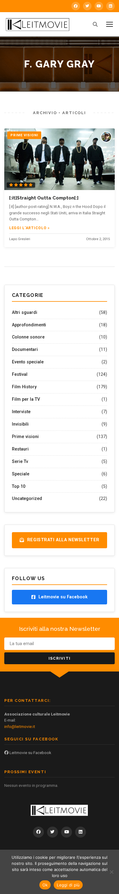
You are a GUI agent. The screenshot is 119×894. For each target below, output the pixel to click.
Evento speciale (28, 361)
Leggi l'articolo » (29, 228)
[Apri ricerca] (95, 24)
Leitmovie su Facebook (30, 752)
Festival (19, 374)
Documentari (25, 349)
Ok (45, 884)
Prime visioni (25, 436)
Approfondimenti (29, 324)
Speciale (20, 473)
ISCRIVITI (60, 658)
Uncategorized (27, 498)
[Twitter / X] (87, 6)
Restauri (20, 449)
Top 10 (18, 486)
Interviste (21, 411)
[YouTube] (99, 6)
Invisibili (20, 424)
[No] (111, 872)
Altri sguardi (24, 312)
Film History (24, 386)
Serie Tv (20, 461)
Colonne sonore (28, 337)
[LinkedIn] (110, 6)
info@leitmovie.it (19, 726)
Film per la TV (26, 399)
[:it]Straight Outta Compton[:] (43, 198)
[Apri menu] (109, 24)
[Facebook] (75, 6)
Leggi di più (68, 884)
